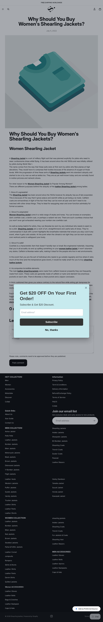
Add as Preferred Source (88, 609)
